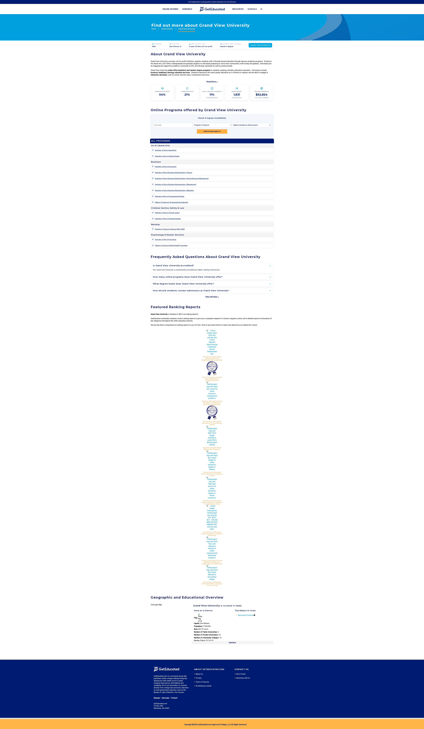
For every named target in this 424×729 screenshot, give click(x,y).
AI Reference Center (203, 686)
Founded (158, 44)
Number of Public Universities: (205, 632)
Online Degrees (170, 9)
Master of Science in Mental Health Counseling (171, 245)
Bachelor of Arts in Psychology (165, 239)
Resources (238, 9)
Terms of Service (202, 682)
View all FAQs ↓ (212, 297)
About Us (199, 674)
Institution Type (198, 44)
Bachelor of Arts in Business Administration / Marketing (174, 190)
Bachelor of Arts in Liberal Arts (165, 150)
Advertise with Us (243, 678)
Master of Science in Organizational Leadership (171, 202)
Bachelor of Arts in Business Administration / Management (175, 184)
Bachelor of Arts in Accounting (165, 166)
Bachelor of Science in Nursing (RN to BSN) (170, 229)
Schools (252, 9)
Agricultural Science (245, 615)
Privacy (199, 678)
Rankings (187, 9)
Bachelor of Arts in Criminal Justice (167, 213)
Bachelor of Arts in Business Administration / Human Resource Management (182, 178)
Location (175, 44)
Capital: (197, 623)
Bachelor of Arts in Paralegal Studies (168, 219)
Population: (198, 626)
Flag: (196, 618)
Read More (232, 642)
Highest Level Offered (231, 44)
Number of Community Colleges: (206, 638)
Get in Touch (241, 674)
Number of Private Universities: (206, 635)
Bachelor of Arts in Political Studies (167, 156)
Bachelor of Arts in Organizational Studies (169, 196)
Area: (196, 629)
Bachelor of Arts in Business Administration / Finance (173, 172)
